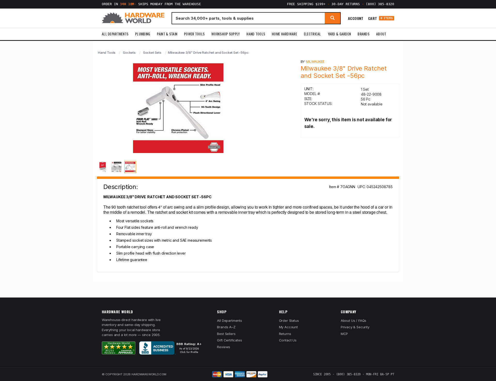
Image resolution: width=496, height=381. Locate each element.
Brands (363, 33)
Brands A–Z (226, 327)
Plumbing (142, 33)
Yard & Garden (339, 33)
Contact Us (288, 340)
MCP (344, 334)
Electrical (312, 33)
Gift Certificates (229, 340)
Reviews (223, 347)
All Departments (115, 33)
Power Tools (194, 33)
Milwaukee (315, 61)
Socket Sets (152, 52)
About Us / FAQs (353, 320)
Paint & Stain (167, 33)
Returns (285, 334)
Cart (380, 18)
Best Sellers (226, 334)
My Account (288, 327)
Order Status (289, 320)
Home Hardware (284, 33)
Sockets (129, 52)
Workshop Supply (225, 33)
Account (355, 18)
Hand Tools (255, 33)
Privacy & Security (355, 327)
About (381, 33)
